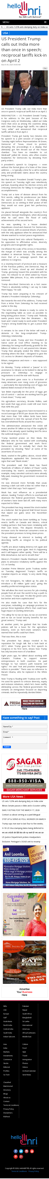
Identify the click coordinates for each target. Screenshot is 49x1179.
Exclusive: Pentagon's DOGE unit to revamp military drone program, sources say (21, 842)
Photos (25, 1063)
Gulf (5, 1017)
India (5, 1048)
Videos (25, 1067)
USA (5, 1010)
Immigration (27, 1059)
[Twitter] (21, 1151)
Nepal (24, 1010)
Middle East (26, 1036)
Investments (8, 1056)
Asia (5, 1044)
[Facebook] (16, 1151)
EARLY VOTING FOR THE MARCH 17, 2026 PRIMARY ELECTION (21, 810)
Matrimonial (8, 1086)
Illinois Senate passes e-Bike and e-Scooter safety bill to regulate (24, 806)
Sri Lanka (25, 1021)
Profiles (6, 1071)
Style (24, 1052)
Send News (26, 1075)
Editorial (6, 1067)
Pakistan (25, 1006)
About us (6, 1097)
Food (24, 1048)
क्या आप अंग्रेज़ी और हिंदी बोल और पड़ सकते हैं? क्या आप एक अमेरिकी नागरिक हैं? (23, 833)
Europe (6, 1014)
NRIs (5, 1006)
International (27, 1025)
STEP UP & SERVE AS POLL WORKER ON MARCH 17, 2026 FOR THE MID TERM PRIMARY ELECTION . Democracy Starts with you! (24, 819)
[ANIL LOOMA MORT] (24, 888)
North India (7, 1025)
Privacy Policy (8, 1109)
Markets (6, 1052)
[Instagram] (26, 1151)
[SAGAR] (24, 791)
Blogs (5, 1094)
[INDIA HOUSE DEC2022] (24, 983)
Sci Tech (6, 1075)
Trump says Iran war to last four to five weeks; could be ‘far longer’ (22, 824)
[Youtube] (32, 1151)
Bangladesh (27, 1017)
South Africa (27, 1014)
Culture (25, 1044)
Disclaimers (7, 1113)
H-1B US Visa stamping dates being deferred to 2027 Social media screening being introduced (23, 828)
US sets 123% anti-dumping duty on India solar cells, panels (22, 801)
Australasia (7, 1021)
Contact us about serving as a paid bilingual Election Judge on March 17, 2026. (21, 815)
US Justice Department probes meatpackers (21, 837)
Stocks (5, 1063)
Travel (24, 1056)
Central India (8, 1029)
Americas (26, 1029)
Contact (6, 1101)
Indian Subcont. (9, 1036)
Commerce (7, 1059)
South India (7, 1033)
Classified (7, 1082)
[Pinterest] (16, 1157)
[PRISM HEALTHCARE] (24, 707)
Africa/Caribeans (28, 1033)
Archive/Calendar (29, 1071)
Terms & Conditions (11, 1105)
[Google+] (21, 1157)
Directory (7, 1090)
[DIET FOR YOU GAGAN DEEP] (24, 935)
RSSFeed (6, 1116)
